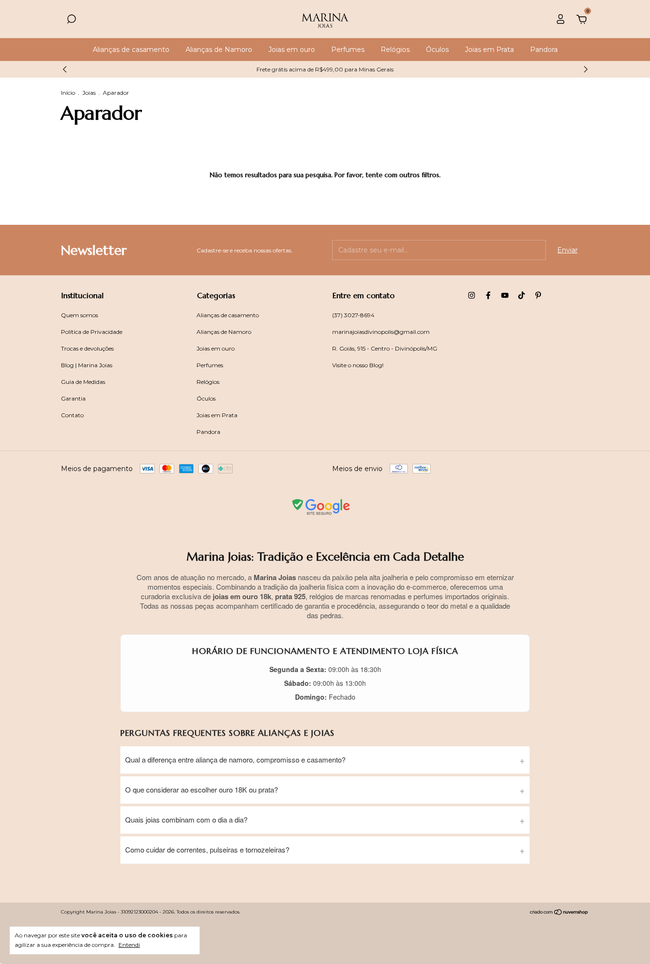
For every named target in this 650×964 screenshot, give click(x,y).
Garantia (73, 398)
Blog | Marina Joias (86, 365)
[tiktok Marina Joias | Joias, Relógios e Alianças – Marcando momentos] (521, 295)
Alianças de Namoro (219, 49)
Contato (72, 415)
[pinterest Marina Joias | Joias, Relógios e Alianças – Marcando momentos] (538, 295)
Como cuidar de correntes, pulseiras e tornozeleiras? (207, 849)
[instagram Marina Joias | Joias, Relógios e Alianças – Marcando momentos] (471, 295)
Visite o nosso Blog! (358, 365)
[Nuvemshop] (559, 913)
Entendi (129, 944)
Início (68, 92)
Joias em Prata (489, 49)
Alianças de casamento (131, 49)
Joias (89, 92)
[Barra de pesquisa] (71, 20)
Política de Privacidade (91, 331)
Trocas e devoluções (87, 348)
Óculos (437, 49)
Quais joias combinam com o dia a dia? (186, 819)
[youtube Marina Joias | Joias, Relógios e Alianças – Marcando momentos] (505, 295)
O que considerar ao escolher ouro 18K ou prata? (201, 789)
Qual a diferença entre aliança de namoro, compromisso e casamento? (235, 759)
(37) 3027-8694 (353, 315)
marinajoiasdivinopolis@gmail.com (381, 331)
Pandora (544, 49)
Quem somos (79, 315)
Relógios (395, 49)
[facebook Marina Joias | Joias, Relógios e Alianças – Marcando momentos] (488, 295)
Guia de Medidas (83, 381)
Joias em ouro (291, 49)
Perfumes (347, 49)
